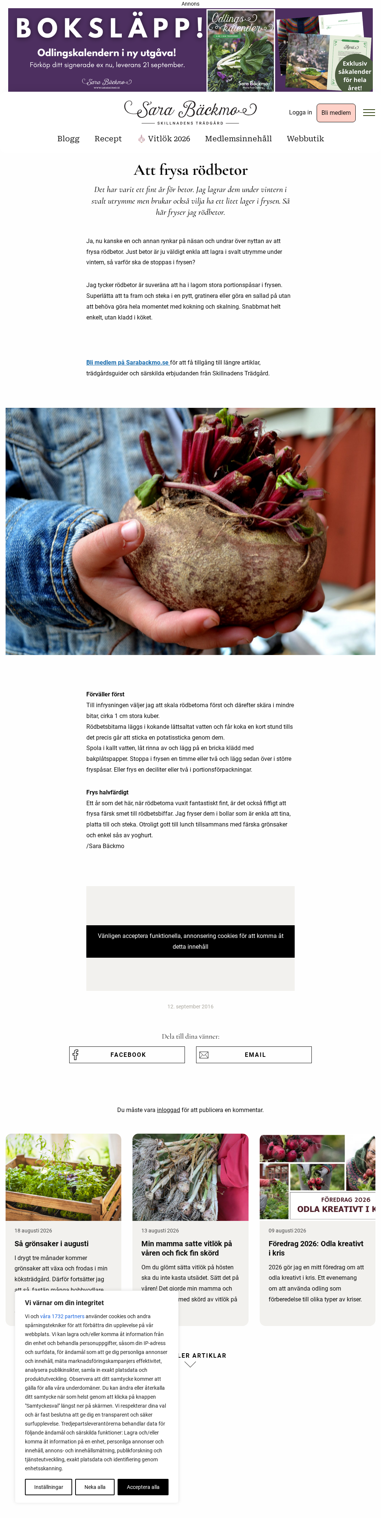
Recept (108, 138)
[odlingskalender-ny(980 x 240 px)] (190, 52)
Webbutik (305, 138)
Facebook (128, 1054)
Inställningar (48, 1487)
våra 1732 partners (62, 1316)
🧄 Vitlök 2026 (163, 138)
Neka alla (95, 1487)
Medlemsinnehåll (238, 138)
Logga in (300, 112)
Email (255, 1054)
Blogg (68, 138)
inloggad (168, 1110)
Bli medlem (336, 112)
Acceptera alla (143, 1487)
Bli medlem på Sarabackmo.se (128, 362)
